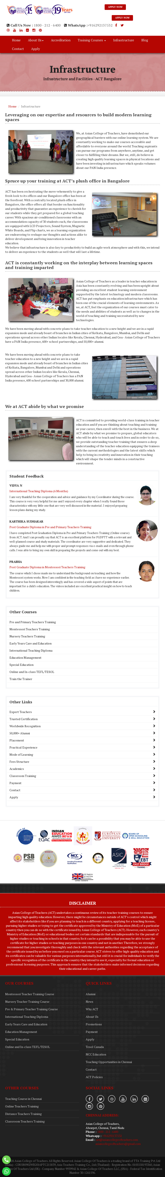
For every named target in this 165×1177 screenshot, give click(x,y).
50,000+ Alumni (19, 733)
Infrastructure (123, 40)
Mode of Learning (21, 754)
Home (16, 40)
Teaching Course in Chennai (23, 1099)
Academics (16, 769)
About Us (92, 1017)
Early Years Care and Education (30, 643)
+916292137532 (100, 25)
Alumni (90, 994)
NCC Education (96, 1054)
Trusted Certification (23, 719)
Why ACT (92, 1009)
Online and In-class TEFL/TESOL (31, 672)
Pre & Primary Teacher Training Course (31, 1009)
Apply (35, 49)
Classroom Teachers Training (25, 1121)
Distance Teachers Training (23, 1114)
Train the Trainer (20, 679)
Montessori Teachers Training (29, 629)
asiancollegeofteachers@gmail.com (118, 1144)
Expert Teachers (20, 712)
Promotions (94, 1024)
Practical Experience (23, 747)
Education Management (25, 657)
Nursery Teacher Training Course (27, 1002)
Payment (15, 783)
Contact (18, 49)
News (89, 1002)
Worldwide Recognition (25, 726)
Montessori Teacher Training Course (29, 994)
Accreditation (60, 40)
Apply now (115, 6)
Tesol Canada (95, 1047)
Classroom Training (22, 776)
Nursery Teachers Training (27, 636)
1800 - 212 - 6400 (47, 25)
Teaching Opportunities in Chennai (109, 1062)
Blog (144, 40)
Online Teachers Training (22, 1106)
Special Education (21, 665)
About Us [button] (34, 40)
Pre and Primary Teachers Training (32, 622)
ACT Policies (94, 1077)
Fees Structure (19, 762)
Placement (16, 740)
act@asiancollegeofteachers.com (117, 1140)
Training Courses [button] (91, 40)
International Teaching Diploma (30, 650)
